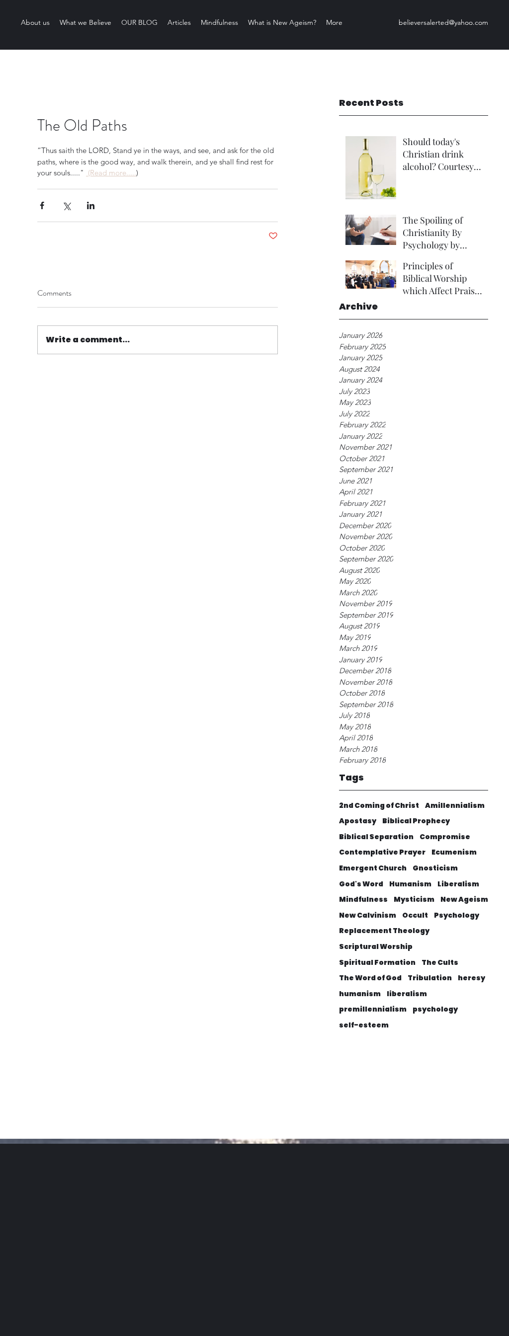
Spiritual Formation (377, 962)
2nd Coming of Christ (379, 805)
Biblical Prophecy (416, 821)
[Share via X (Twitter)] (66, 205)
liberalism (407, 994)
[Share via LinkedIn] (90, 205)
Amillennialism (455, 805)
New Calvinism (367, 915)
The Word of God (370, 978)
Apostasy (357, 821)
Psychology (456, 915)
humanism (360, 994)
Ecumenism (454, 852)
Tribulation (430, 978)
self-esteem (364, 1025)
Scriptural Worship (376, 946)
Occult (415, 915)
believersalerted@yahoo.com (443, 22)
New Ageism (464, 899)
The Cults (440, 962)
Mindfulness (363, 899)
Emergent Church (373, 868)
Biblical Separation (376, 837)
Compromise (445, 837)
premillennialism (373, 1009)
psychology (435, 1009)
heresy (471, 978)
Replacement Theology (384, 931)
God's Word (361, 884)
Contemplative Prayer (382, 852)
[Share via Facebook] (42, 205)
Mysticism (414, 899)
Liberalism (458, 884)
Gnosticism (435, 868)
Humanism (410, 884)
